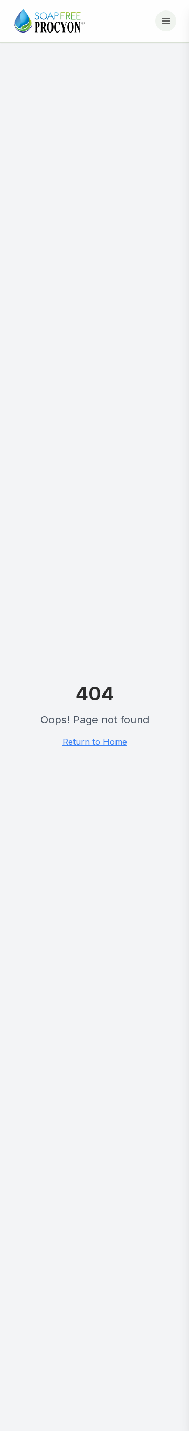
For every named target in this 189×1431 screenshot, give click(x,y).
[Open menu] (165, 20)
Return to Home (94, 741)
